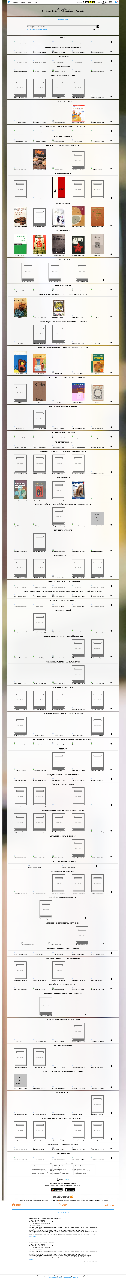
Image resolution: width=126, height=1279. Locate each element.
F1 (106, 2)
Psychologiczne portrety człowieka (38, 1169)
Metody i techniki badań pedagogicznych (40, 1167)
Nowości (15, 2)
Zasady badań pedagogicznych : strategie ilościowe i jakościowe (44, 1172)
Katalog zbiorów (63, 19)
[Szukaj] (98, 26)
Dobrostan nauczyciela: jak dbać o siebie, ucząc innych (45, 1218)
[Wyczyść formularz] (94, 30)
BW (87, 2)
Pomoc (29, 2)
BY (94, 2)
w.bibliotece (55, 1200)
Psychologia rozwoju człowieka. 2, (81, 1173)
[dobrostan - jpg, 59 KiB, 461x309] (33, 1236)
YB (90, 2)
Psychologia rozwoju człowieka (38, 1173)
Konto (35, 2)
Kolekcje (45, 29)
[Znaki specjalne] (97, 30)
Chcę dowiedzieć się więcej (55, 1277)
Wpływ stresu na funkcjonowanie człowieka (41, 1242)
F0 (103, 2)
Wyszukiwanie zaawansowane (34, 29)
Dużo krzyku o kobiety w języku (80, 1169)
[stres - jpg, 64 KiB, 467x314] (31, 1259)
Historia (23, 2)
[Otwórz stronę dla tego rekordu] (20, 41)
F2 (110, 2)
